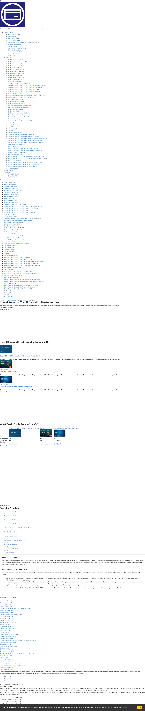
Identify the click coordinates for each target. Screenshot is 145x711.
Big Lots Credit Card (6, 648)
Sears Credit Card (5, 630)
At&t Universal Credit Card (8, 646)
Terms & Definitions (14, 174)
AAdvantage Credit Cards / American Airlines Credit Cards (18, 640)
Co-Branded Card (13, 111)
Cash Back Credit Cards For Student (19, 83)
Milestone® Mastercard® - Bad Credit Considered (23, 42)
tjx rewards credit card (7, 626)
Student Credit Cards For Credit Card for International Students (28, 158)
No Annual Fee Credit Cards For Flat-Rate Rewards (23, 136)
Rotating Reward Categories (17, 152)
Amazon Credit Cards (14, 54)
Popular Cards (8, 32)
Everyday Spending (14, 119)
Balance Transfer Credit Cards (13, 190)
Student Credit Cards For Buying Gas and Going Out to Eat (26, 156)
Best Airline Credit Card (15, 60)
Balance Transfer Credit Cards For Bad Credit (22, 97)
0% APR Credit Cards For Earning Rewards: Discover (24, 91)
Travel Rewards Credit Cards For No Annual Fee (22, 166)
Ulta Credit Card (5, 658)
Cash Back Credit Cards (11, 188)
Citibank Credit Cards (6, 638)
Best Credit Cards (9, 58)
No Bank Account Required (16, 144)
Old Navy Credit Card (14, 50)
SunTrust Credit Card (14, 160)
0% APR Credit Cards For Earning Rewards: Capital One (25, 87)
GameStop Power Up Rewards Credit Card (21, 121)
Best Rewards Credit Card (16, 71)
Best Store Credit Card (15, 75)
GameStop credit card (7, 667)
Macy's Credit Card (14, 34)
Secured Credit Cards (10, 200)
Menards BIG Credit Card (8, 642)
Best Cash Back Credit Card (16, 66)
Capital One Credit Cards (8, 628)
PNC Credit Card (13, 146)
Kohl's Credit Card (5, 624)
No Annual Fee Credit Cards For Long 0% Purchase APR (25, 140)
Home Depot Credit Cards (8, 622)
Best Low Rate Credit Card (16, 69)
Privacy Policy (8, 677)
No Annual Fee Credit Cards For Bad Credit (21, 134)
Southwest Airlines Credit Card (9, 650)
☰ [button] (0, 1)
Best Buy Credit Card (14, 44)
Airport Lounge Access (15, 93)
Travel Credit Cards (10, 184)
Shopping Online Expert (15, 81)
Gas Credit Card (13, 125)
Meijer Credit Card (13, 129)
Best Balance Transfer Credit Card (18, 62)
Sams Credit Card (13, 38)
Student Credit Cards (10, 196)
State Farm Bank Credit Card (16, 154)
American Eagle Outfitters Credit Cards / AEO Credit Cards (18, 654)
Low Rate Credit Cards (11, 192)
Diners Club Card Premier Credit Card (19, 117)
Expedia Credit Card (6, 644)
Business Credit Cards (11, 194)
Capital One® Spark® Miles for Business (16, 386)
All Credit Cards (13, 56)
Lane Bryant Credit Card (7, 662)
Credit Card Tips (13, 176)
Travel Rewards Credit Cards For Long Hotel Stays (23, 164)
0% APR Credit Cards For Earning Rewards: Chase (23, 89)
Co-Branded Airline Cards (16, 109)
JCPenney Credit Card (15, 52)
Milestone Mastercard (15, 132)
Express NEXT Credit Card (8, 660)
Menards (10, 130)
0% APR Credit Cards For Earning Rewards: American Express (27, 85)
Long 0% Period (13, 127)
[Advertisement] (59, 324)
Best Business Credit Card (16, 64)
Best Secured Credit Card (16, 73)
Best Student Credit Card (16, 77)
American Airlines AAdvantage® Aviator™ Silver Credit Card (26, 95)
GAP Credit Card (5, 632)
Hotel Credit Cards (10, 198)
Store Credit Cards (10, 182)
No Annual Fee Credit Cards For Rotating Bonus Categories (26, 142)
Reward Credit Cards (10, 186)
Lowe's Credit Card (14, 40)
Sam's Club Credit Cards (7, 656)
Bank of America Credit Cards (9, 636)
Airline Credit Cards (10, 214)
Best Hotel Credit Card (15, 68)
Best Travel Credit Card (15, 79)
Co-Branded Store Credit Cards (17, 113)
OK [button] (140, 707)
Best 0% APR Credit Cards (16, 101)
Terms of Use (8, 679)
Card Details (4, 354)
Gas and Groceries (13, 123)
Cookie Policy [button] (122, 707)
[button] (72, 701)
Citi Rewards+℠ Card (8, 371)
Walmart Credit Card (14, 46)
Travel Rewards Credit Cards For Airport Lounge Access (25, 162)
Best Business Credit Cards (16, 103)
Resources (7, 172)
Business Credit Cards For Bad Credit (19, 105)
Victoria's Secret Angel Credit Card (18, 48)
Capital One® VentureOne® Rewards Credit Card (20, 356)
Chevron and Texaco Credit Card (18, 107)
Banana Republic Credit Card (9, 634)
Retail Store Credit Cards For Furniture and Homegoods (25, 150)
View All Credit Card (6, 669)
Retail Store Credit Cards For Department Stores (23, 148)
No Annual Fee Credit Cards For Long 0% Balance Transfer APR (27, 138)
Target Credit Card (14, 36)
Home (2, 300)
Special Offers (8, 170)
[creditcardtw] (12, 26)
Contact (6, 681)
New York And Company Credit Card (11, 664)
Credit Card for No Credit (15, 115)
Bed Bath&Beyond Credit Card (17, 99)
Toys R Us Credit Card (7, 652)
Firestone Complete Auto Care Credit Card (13, 666)
